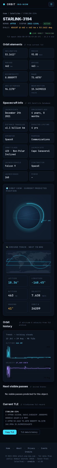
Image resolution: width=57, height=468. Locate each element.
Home (5, 13)
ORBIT (15, 4)
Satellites (15, 13)
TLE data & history (29, 432)
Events (44, 448)
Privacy (31, 448)
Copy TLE (9, 432)
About (18, 448)
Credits (28, 452)
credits (31, 461)
